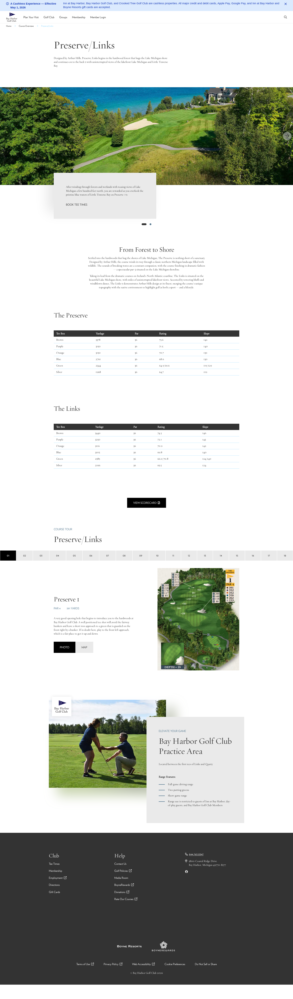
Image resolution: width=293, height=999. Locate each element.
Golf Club (48, 17)
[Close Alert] (285, 4)
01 (8, 555)
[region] (146, 136)
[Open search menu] (285, 17)
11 (173, 555)
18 (285, 555)
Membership (78, 17)
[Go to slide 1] (144, 224)
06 (90, 555)
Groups (63, 17)
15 (237, 555)
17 (269, 555)
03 (41, 555)
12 (189, 555)
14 (221, 555)
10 (157, 555)
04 (57, 555)
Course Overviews (26, 26)
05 (74, 555)
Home (8, 26)
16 (253, 555)
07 (107, 555)
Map (84, 647)
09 (140, 555)
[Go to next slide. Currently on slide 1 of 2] (287, 136)
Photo (64, 647)
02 (24, 555)
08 (124, 555)
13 (205, 555)
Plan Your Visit (31, 17)
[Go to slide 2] (150, 224)
